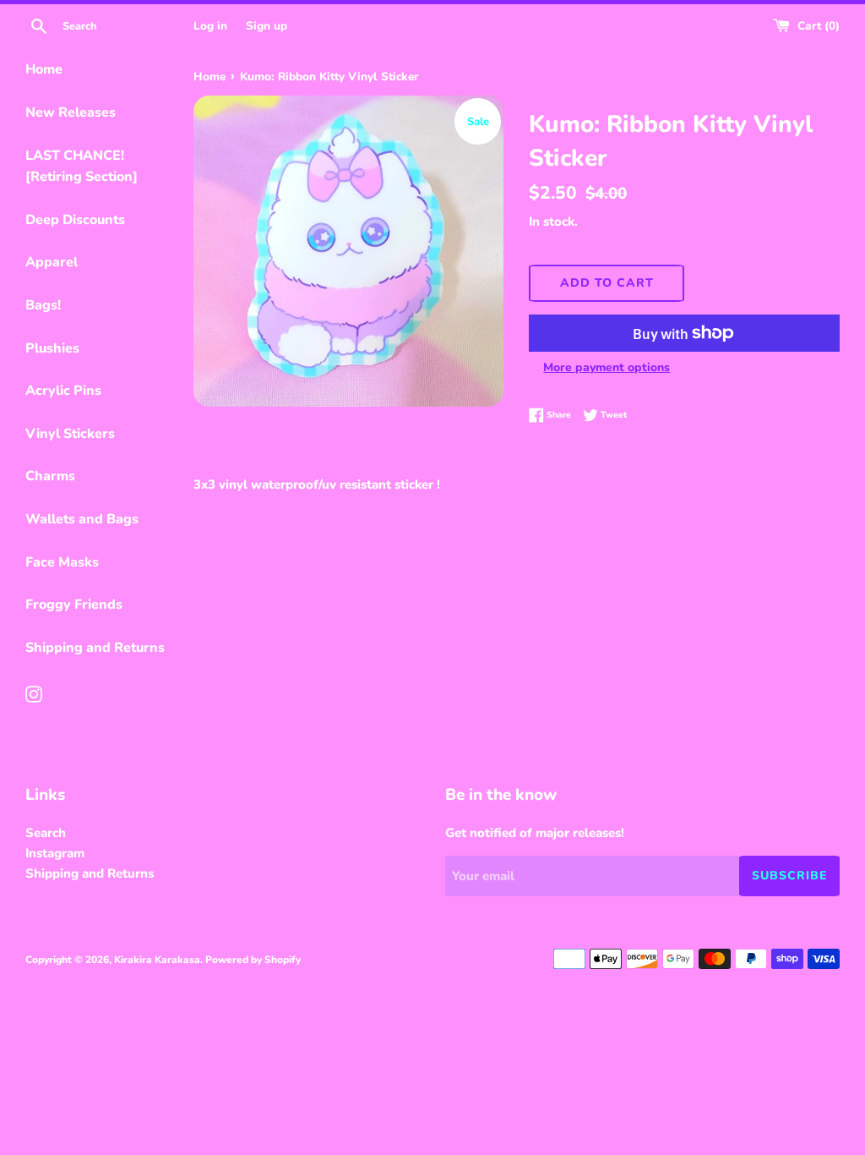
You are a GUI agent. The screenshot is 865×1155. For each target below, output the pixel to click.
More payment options (606, 367)
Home (44, 69)
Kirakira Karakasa (157, 959)
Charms (50, 476)
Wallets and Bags (82, 519)
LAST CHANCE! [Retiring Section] (81, 166)
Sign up (266, 26)
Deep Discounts (75, 220)
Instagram (54, 853)
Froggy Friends (73, 604)
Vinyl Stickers (70, 433)
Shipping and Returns (95, 647)
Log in (210, 26)
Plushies (52, 348)
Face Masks (62, 562)
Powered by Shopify (253, 959)
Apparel (51, 262)
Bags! (43, 305)
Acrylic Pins (63, 390)
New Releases (70, 112)
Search (45, 832)
